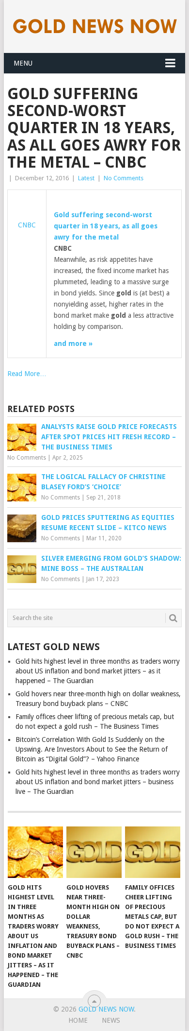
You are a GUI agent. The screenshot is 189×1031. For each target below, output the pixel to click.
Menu (23, 63)
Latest (86, 178)
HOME (78, 1020)
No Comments (123, 178)
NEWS (111, 1020)
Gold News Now (106, 1009)
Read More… (27, 374)
